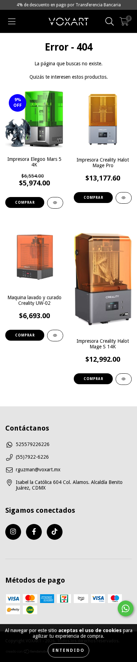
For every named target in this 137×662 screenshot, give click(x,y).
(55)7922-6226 (32, 457)
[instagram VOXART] (13, 532)
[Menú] (11, 21)
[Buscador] (110, 21)
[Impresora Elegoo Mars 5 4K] (55, 203)
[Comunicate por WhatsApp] (125, 608)
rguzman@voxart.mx (38, 469)
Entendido (68, 650)
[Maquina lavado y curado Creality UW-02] (55, 335)
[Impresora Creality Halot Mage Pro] (124, 198)
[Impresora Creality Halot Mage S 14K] (124, 379)
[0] (124, 23)
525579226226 (33, 444)
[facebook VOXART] (34, 532)
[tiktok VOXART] (55, 532)
